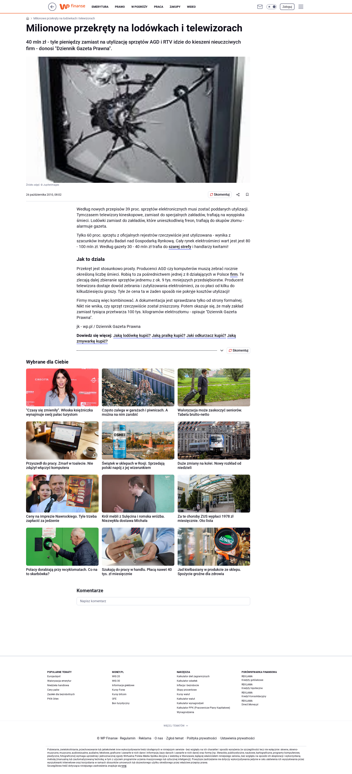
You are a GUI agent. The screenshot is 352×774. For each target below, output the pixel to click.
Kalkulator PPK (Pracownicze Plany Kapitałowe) (203, 707)
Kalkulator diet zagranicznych (193, 676)
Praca (158, 6)
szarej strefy (180, 246)
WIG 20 (116, 676)
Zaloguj (287, 6)
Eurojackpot (53, 676)
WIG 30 (116, 680)
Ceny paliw (53, 689)
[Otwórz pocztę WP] (260, 6)
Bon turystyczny (121, 703)
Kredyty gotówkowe (252, 680)
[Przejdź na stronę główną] (52, 10)
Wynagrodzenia (185, 712)
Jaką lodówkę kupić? (132, 335)
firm (234, 274)
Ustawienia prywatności (237, 738)
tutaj (123, 765)
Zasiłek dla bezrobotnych (61, 694)
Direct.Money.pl (250, 704)
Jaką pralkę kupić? (168, 335)
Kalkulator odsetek (187, 680)
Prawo (120, 6)
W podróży (139, 6)
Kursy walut (183, 694)
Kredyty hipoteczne (252, 688)
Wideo (191, 6)
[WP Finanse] (75, 6)
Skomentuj (222, 194)
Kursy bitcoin (119, 694)
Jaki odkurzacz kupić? (206, 335)
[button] (271, 6)
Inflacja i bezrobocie (188, 685)
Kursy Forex (118, 689)
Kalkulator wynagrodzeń (190, 703)
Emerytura (100, 6)
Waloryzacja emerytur (59, 680)
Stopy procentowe (187, 689)
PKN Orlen (53, 698)
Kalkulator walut (186, 698)
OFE (114, 698)
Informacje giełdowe (123, 685)
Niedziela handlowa (58, 685)
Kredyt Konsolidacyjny (254, 696)
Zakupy (175, 6)
